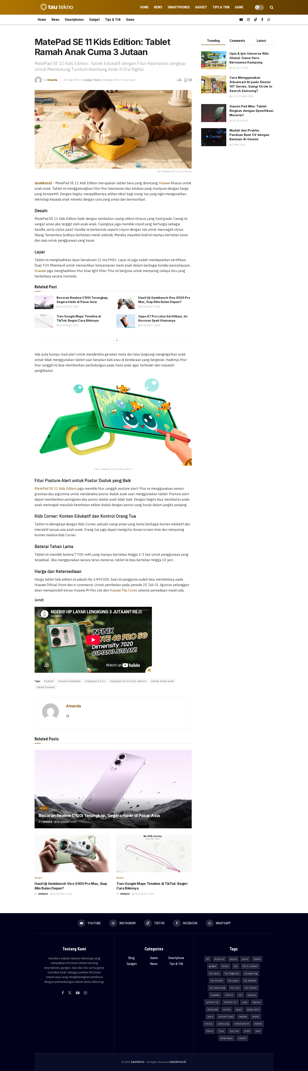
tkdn (247, 1031)
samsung (223, 1023)
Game (239, 7)
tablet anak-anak (162, 681)
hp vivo (234, 987)
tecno (210, 1031)
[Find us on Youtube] (241, 19)
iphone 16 (212, 1002)
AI (207, 959)
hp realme (250, 980)
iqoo (244, 1002)
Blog (131, 958)
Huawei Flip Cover (123, 590)
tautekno (137, 1062)
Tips (221, 1031)
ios (240, 995)
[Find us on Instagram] (248, 19)
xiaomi (242, 1038)
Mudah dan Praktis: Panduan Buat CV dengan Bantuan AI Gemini (249, 134)
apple (233, 959)
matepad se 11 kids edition (128, 681)
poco (210, 1016)
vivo (258, 1031)
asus (245, 959)
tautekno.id (178, 1062)
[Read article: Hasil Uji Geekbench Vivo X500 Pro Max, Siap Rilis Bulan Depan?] (125, 302)
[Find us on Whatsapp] (268, 19)
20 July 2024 (71, 80)
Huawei (164, 183)
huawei (49, 681)
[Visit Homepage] (55, 7)
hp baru (214, 973)
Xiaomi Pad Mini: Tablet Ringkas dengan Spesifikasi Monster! (251, 110)
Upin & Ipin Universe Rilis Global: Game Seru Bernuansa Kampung (249, 58)
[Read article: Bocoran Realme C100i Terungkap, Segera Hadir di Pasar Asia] (44, 302)
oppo (239, 1009)
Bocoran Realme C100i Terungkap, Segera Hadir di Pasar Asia (99, 815)
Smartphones (179, 7)
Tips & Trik (221, 7)
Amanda (52, 80)
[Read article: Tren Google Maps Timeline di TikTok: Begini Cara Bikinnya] (44, 321)
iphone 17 (230, 1002)
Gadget (201, 7)
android (219, 959)
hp (235, 966)
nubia (226, 1009)
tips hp (234, 1031)
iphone (252, 995)
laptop (257, 1002)
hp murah (217, 980)
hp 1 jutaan (250, 966)
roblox (208, 1023)
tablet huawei (46, 687)
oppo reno (253, 1009)
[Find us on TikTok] (255, 19)
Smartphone (176, 958)
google (212, 966)
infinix (229, 995)
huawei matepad (69, 681)
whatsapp (226, 1038)
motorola (212, 1009)
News (158, 7)
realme (243, 1016)
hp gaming (251, 973)
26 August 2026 (68, 306)
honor (225, 966)
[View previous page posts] (109, 340)
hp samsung (217, 987)
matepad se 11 (95, 681)
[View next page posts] (117, 340)
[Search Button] (271, 7)
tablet (258, 1023)
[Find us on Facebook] (262, 19)
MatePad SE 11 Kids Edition (55, 488)
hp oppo (233, 980)
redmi (255, 1016)
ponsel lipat (226, 1016)
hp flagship (232, 973)
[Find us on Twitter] (70, 992)
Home (144, 7)
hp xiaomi (251, 987)
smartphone (241, 1023)
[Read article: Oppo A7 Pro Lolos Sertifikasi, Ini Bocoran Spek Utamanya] (125, 321)
